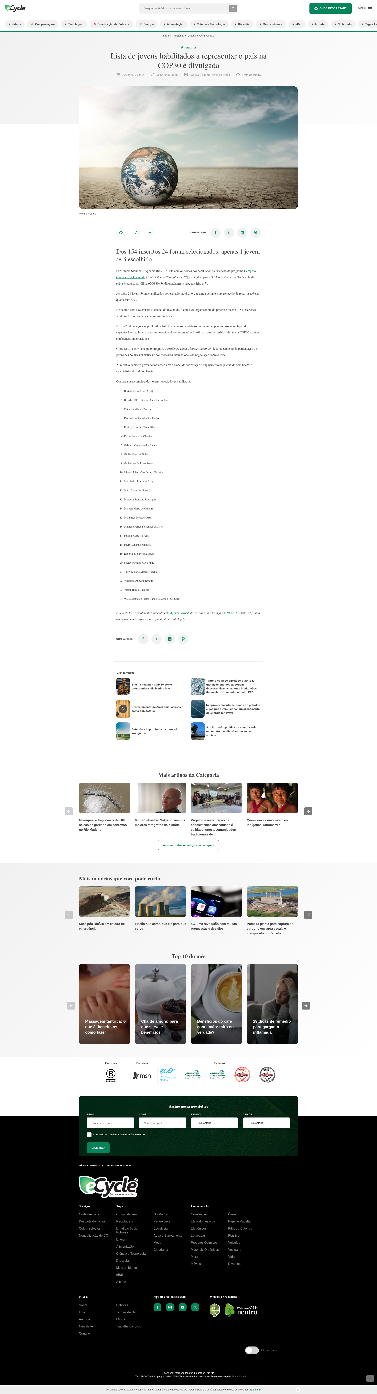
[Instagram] (170, 1307)
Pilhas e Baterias (240, 1228)
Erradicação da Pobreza (113, 24)
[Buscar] (233, 8)
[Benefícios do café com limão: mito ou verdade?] (216, 1004)
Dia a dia (244, 24)
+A (135, 233)
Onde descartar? (333, 8)
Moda (157, 1242)
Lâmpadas (198, 1235)
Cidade (247, 1114)
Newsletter (86, 1326)
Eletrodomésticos (203, 1221)
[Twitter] (195, 1307)
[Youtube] (183, 1307)
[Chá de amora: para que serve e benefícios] (160, 1004)
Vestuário (234, 1249)
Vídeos (16, 24)
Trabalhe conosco (128, 1326)
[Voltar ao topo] (370, 1378)
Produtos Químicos (204, 1242)
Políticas (122, 1305)
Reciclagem (75, 24)
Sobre (83, 1305)
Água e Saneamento (168, 1235)
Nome (142, 1114)
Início (166, 36)
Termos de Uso (126, 1312)
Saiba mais (256, 1389)
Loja (82, 1312)
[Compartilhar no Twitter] (229, 233)
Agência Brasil (179, 613)
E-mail (91, 1114)
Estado (195, 1114)
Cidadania (161, 1249)
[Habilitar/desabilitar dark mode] (121, 232)
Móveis (196, 1263)
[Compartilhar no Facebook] (215, 233)
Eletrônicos (199, 1228)
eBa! (299, 24)
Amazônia (178, 36)
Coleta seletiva (89, 1228)
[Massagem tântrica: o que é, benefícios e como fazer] (104, 1004)
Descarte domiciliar (92, 1221)
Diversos (234, 1263)
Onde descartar (89, 1214)
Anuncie (85, 1319)
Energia (149, 24)
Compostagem (45, 24)
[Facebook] (157, 1307)
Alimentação (175, 24)
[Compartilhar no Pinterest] (256, 233)
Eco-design (161, 1228)
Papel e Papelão (240, 1221)
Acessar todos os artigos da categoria (188, 845)
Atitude (320, 24)
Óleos (232, 1214)
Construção (199, 1214)
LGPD (120, 1319)
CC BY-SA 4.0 (230, 613)
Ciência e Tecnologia (211, 24)
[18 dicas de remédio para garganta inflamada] (272, 1004)
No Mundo (345, 24)
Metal (195, 1256)
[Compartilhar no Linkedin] (242, 233)
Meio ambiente (272, 24)
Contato (84, 1333)
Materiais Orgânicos (205, 1249)
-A (149, 233)
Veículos (234, 1242)
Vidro (232, 1256)
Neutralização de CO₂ (94, 1235)
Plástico (233, 1235)
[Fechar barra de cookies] (298, 1389)
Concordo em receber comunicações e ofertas (119, 1134)
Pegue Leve (162, 1221)
